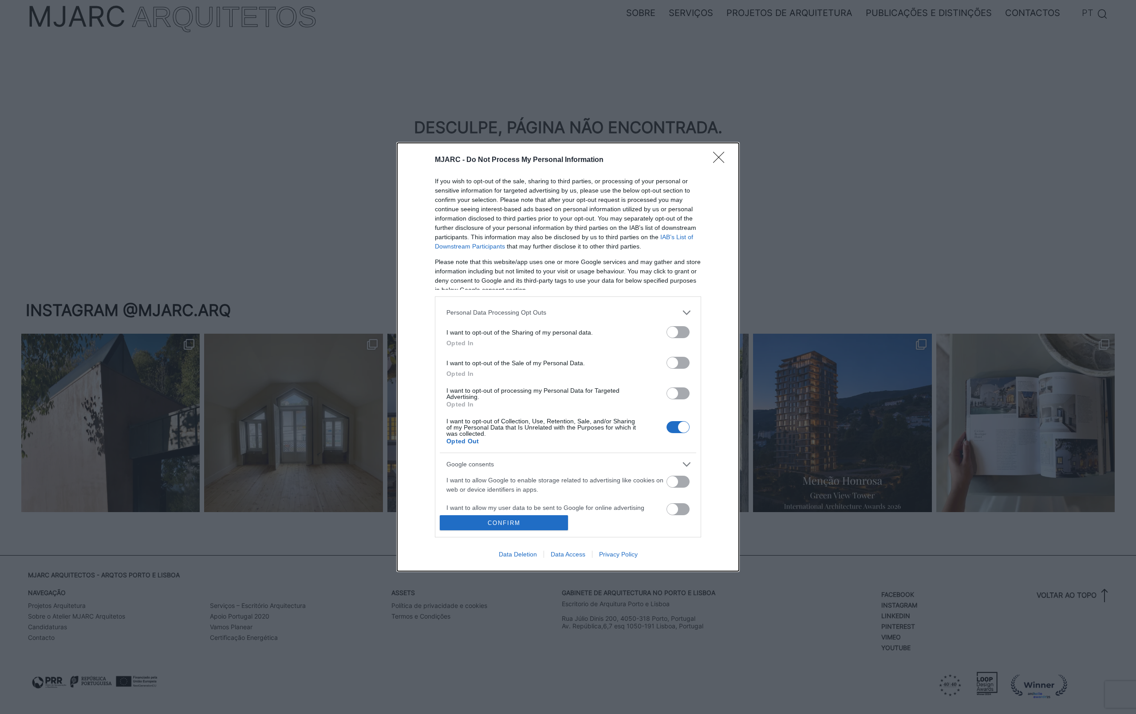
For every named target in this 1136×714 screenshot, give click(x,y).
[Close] (721, 160)
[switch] (678, 332)
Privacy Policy (618, 554)
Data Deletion (518, 554)
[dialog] (568, 357)
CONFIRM (504, 523)
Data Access (568, 554)
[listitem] (568, 312)
